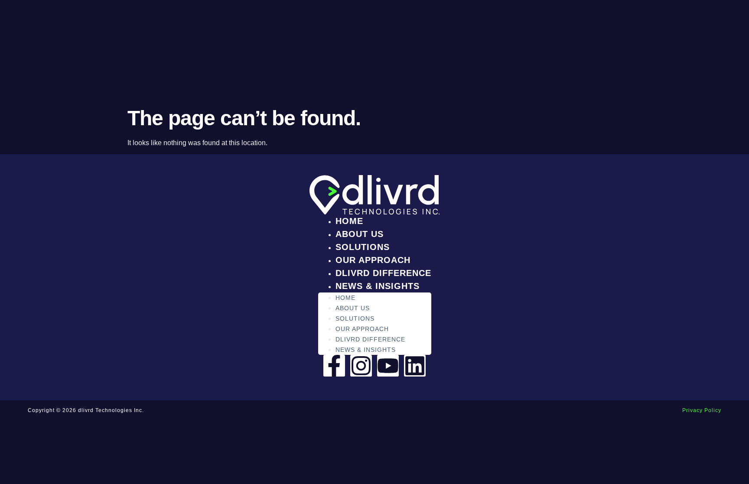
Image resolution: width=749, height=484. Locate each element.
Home (349, 221)
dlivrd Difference (383, 273)
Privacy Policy (701, 410)
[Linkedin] (415, 366)
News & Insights (377, 286)
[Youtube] (388, 366)
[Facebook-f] (334, 366)
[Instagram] (361, 366)
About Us (359, 234)
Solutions (362, 247)
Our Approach (372, 260)
